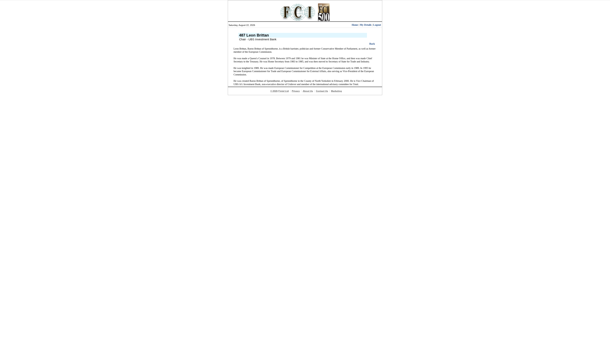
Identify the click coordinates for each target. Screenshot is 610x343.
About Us (308, 91)
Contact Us (322, 91)
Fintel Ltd (283, 91)
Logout (377, 25)
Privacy (296, 91)
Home (355, 25)
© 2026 (274, 91)
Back (372, 43)
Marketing (336, 91)
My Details (365, 25)
